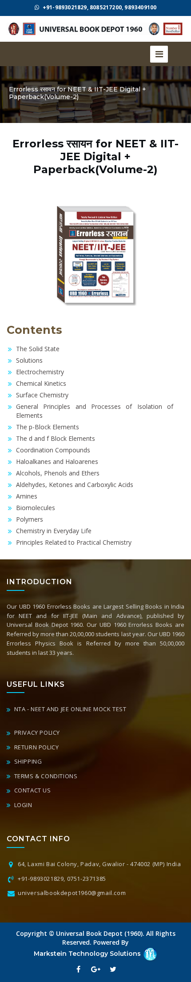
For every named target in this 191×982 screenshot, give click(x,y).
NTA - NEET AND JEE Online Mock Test (69, 709)
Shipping (27, 761)
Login (22, 805)
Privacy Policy (36, 732)
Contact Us (31, 790)
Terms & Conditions (44, 776)
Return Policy (35, 747)
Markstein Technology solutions (88, 954)
